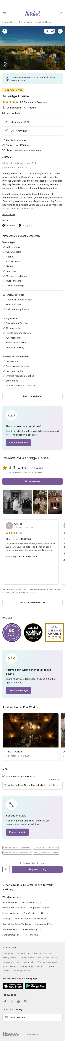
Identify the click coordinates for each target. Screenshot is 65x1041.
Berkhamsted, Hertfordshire (21, 107)
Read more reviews (31, 602)
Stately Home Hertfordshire (46, 848)
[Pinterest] (18, 1001)
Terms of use (23, 953)
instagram (27, 225)
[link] (30, 736)
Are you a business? (47, 962)
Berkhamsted (25, 22)
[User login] (61, 13)
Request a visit (17, 832)
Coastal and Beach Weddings (16, 924)
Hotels (44, 913)
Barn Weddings (9, 902)
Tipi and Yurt (32, 935)
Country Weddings (29, 902)
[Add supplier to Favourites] (60, 31)
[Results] (4, 31)
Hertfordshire (9, 22)
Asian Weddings (10, 929)
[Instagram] (25, 1001)
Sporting (6, 918)
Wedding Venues (11, 897)
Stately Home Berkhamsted (46, 853)
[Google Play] (35, 988)
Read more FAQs (32, 396)
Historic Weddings (11, 913)
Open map (53, 779)
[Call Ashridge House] (6, 869)
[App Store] (13, 988)
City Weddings (30, 913)
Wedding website (22, 970)
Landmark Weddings (12, 935)
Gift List (5, 970)
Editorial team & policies (32, 966)
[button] (32, 428)
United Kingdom (17, 1017)
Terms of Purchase (43, 953)
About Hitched (9, 966)
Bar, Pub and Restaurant (13, 907)
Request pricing (37, 869)
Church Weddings (30, 929)
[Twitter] (12, 1001)
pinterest (10, 225)
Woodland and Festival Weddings (30, 918)
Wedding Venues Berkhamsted (17, 853)
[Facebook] (5, 1001)
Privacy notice (9, 957)
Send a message (18, 442)
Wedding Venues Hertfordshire (17, 848)
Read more (8, 214)
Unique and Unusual (39, 907)
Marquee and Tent (44, 924)
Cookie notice (27, 957)
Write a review (33, 481)
